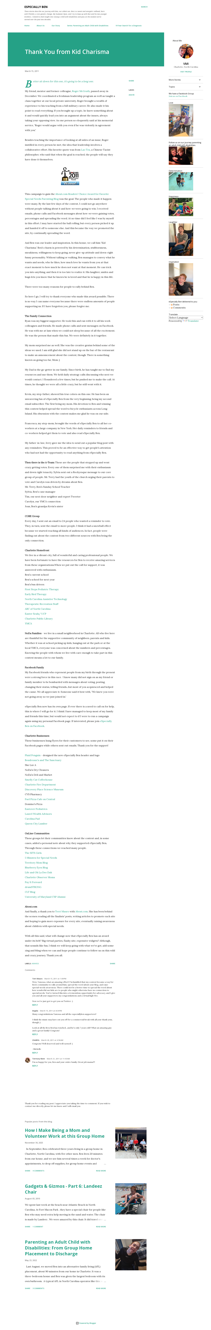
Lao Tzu (85, 149)
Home (26, 25)
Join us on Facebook (178, 96)
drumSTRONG (33, 887)
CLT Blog (30, 891)
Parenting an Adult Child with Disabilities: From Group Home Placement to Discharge (58, 1248)
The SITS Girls (33, 852)
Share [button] (131, 81)
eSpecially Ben (36, 7)
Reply (35, 1005)
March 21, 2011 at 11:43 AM (58, 1059)
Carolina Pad (32, 818)
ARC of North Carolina (38, 608)
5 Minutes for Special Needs (41, 857)
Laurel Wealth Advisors (38, 813)
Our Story (56, 25)
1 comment (38, 1226)
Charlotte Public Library (39, 618)
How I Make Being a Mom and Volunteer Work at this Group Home (65, 1133)
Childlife (35, 1040)
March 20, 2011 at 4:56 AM (52, 1040)
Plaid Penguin (33, 755)
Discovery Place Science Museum (44, 789)
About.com (81, 911)
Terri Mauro (62, 911)
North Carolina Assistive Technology (46, 599)
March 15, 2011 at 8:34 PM (51, 1011)
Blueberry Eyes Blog (36, 867)
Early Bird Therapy (36, 594)
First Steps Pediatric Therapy (42, 589)
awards (131, 95)
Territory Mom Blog (36, 862)
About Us (40, 25)
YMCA (28, 623)
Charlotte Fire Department (40, 784)
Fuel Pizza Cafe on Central (40, 799)
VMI (186, 64)
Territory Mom (38, 1059)
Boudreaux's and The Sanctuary (43, 760)
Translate (193, 320)
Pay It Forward (33, 882)
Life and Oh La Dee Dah (38, 872)
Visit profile (186, 72)
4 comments (38, 1171)
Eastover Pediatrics (36, 808)
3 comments (38, 1288)
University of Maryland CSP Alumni (45, 896)
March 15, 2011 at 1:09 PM (55, 978)
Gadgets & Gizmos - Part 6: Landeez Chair (63, 1189)
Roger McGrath (81, 91)
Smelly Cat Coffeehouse (39, 779)
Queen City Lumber (36, 823)
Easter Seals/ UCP (35, 613)
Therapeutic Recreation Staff (41, 603)
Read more (101, 1171)
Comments (179, 307)
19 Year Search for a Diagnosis (129, 25)
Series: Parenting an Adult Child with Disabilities (87, 25)
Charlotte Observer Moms (40, 877)
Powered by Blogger (87, 1323)
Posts (175, 304)
